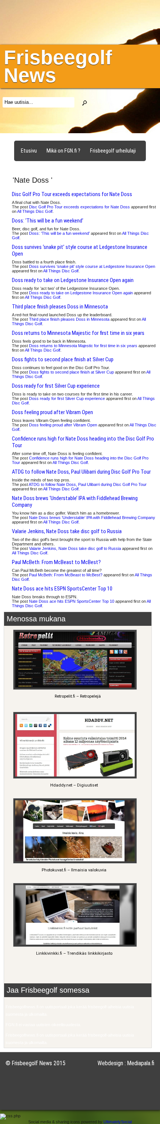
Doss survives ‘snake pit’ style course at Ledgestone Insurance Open (92, 266)
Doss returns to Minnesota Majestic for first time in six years (78, 333)
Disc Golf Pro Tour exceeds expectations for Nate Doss (72, 194)
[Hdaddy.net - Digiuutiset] (74, 777)
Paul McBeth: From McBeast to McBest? (56, 562)
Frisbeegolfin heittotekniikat (51, 167)
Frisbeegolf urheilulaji (113, 150)
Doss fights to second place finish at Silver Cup (62, 359)
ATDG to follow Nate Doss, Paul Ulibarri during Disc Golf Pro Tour (81, 471)
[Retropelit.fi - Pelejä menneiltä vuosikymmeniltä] (74, 688)
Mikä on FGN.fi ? (63, 150)
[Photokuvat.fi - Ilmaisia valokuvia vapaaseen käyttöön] (74, 862)
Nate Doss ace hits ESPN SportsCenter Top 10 (62, 588)
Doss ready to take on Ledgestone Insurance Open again (73, 280)
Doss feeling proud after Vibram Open (52, 412)
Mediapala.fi (140, 1063)
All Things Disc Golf (34, 211)
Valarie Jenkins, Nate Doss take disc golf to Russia (67, 531)
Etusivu (29, 150)
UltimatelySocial (117, 1122)
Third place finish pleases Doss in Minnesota (60, 306)
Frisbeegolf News (58, 66)
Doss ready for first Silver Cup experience (56, 385)
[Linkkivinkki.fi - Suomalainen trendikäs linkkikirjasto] (74, 945)
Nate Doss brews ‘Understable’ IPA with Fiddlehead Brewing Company (92, 517)
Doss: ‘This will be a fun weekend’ (47, 220)
